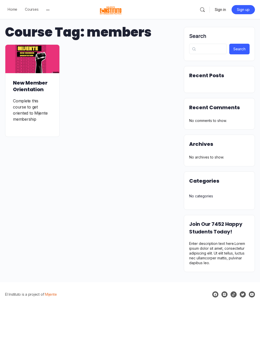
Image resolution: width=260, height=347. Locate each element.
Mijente (51, 294)
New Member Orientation (30, 86)
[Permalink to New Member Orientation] (32, 59)
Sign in (220, 9)
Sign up (243, 9)
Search (197, 36)
